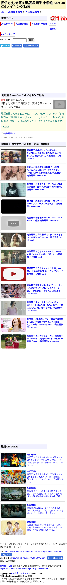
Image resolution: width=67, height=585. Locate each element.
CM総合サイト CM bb (21, 573)
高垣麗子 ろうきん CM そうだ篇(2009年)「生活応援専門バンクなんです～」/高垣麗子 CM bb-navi (45, 271)
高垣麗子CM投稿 (39, 23)
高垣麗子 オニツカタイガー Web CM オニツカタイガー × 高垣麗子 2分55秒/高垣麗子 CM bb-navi (44, 187)
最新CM (53, 29)
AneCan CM (32, 12)
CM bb (53, 23)
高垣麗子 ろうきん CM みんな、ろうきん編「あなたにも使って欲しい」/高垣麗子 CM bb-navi (44, 254)
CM (2, 12)
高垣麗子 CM (15, 12)
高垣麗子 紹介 (22, 23)
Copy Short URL (31, 46)
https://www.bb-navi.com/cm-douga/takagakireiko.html (24, 568)
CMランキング (8, 34)
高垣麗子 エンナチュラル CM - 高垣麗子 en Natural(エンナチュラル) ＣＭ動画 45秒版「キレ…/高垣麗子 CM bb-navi (45, 339)
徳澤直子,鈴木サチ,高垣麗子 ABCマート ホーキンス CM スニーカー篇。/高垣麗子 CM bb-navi (45, 204)
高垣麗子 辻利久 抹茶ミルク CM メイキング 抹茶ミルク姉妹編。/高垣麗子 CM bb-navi (44, 237)
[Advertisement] (33, 72)
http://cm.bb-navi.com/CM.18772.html (28, 558)
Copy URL (17, 46)
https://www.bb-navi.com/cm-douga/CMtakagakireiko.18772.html (33, 551)
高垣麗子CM (7, 23)
